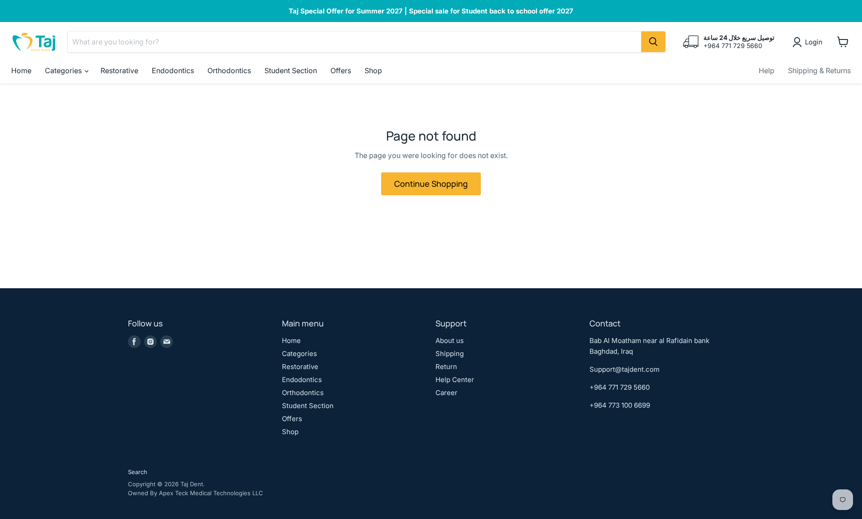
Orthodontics (229, 70)
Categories (64, 70)
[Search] (653, 41)
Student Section (290, 70)
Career (446, 392)
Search (137, 471)
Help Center (454, 379)
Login (813, 42)
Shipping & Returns (819, 70)
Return (446, 366)
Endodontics (173, 70)
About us (449, 340)
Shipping (449, 353)
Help (766, 70)
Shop (373, 70)
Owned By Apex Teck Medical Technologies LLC (195, 493)
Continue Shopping (431, 183)
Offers (340, 70)
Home (21, 70)
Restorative (119, 70)
